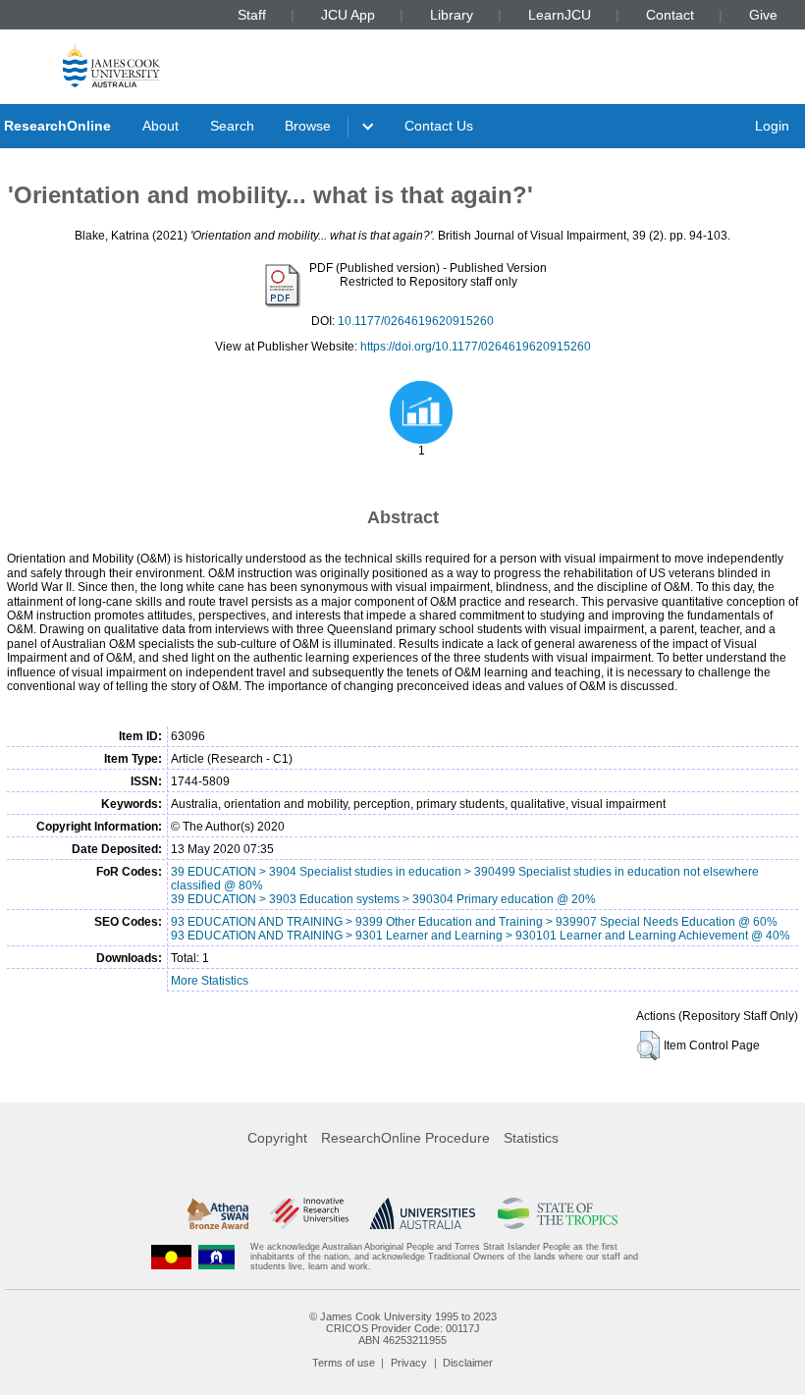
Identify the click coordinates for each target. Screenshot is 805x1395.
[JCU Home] (111, 65)
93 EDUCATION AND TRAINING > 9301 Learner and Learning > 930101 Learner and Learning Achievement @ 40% (480, 935)
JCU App (348, 15)
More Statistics (209, 981)
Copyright (277, 1138)
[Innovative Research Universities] (309, 1213)
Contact (670, 15)
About (160, 126)
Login (772, 126)
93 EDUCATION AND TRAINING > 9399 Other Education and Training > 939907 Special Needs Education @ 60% (474, 922)
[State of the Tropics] (557, 1213)
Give (763, 15)
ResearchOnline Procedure (405, 1138)
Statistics (531, 1138)
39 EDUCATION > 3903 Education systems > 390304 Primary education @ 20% (383, 899)
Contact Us (438, 126)
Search (232, 126)
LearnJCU (559, 15)
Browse (308, 126)
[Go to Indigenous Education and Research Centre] (171, 1257)
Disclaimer (468, 1362)
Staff (252, 15)
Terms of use (343, 1362)
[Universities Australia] (422, 1213)
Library (451, 15)
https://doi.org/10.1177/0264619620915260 (475, 346)
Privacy (409, 1362)
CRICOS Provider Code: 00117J (403, 1328)
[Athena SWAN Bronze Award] (218, 1213)
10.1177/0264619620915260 (416, 321)
